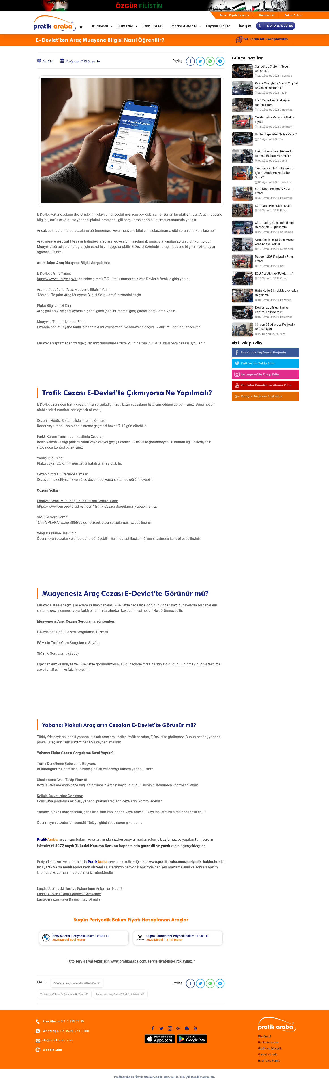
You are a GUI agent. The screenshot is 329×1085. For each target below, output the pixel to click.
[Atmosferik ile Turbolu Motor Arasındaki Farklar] (242, 244)
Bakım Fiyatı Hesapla (234, 15)
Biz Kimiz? (264, 1036)
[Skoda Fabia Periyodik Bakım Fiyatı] (242, 122)
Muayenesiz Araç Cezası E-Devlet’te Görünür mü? (120, 994)
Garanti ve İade (267, 1054)
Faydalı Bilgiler (218, 26)
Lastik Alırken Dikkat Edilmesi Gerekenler (69, 894)
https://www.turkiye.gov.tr (57, 279)
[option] (84, 938)
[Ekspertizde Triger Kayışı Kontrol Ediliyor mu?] (242, 312)
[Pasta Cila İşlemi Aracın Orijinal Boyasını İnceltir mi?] (242, 88)
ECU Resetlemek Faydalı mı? (274, 273)
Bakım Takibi (293, 15)
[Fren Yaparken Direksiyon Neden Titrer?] (242, 105)
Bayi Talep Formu (269, 1060)
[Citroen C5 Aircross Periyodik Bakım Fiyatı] (242, 329)
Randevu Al (267, 15)
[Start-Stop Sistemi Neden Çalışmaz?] (242, 71)
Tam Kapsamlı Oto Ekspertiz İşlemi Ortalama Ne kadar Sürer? (274, 173)
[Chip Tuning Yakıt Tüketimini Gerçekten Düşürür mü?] (242, 227)
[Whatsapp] (210, 61)
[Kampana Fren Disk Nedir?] (242, 210)
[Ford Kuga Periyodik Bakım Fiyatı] (242, 193)
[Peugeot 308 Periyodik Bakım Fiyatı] (242, 261)
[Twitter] (200, 61)
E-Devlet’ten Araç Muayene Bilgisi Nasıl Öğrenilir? (76, 983)
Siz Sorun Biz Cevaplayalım (266, 39)
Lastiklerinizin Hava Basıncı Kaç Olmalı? (68, 899)
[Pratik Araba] (276, 1024)
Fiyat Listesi (152, 26)
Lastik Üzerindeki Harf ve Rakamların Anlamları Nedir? (79, 889)
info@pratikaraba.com (57, 1040)
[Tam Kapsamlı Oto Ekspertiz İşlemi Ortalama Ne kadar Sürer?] (242, 173)
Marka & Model (184, 26)
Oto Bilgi (48, 61)
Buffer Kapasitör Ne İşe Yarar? (276, 134)
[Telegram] (220, 61)
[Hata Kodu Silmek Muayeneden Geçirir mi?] (242, 295)
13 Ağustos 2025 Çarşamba (82, 61)
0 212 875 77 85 (63, 1021)
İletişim (245, 26)
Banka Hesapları (268, 1042)
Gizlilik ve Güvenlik (270, 1048)
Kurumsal (100, 26)
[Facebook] (190, 61)
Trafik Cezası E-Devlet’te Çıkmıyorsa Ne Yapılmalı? (64, 994)
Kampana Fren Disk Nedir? (273, 205)
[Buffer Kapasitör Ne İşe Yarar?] (242, 139)
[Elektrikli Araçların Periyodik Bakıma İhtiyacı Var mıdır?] (242, 156)
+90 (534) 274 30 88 (66, 1031)
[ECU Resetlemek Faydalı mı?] (242, 278)
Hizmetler (125, 26)
